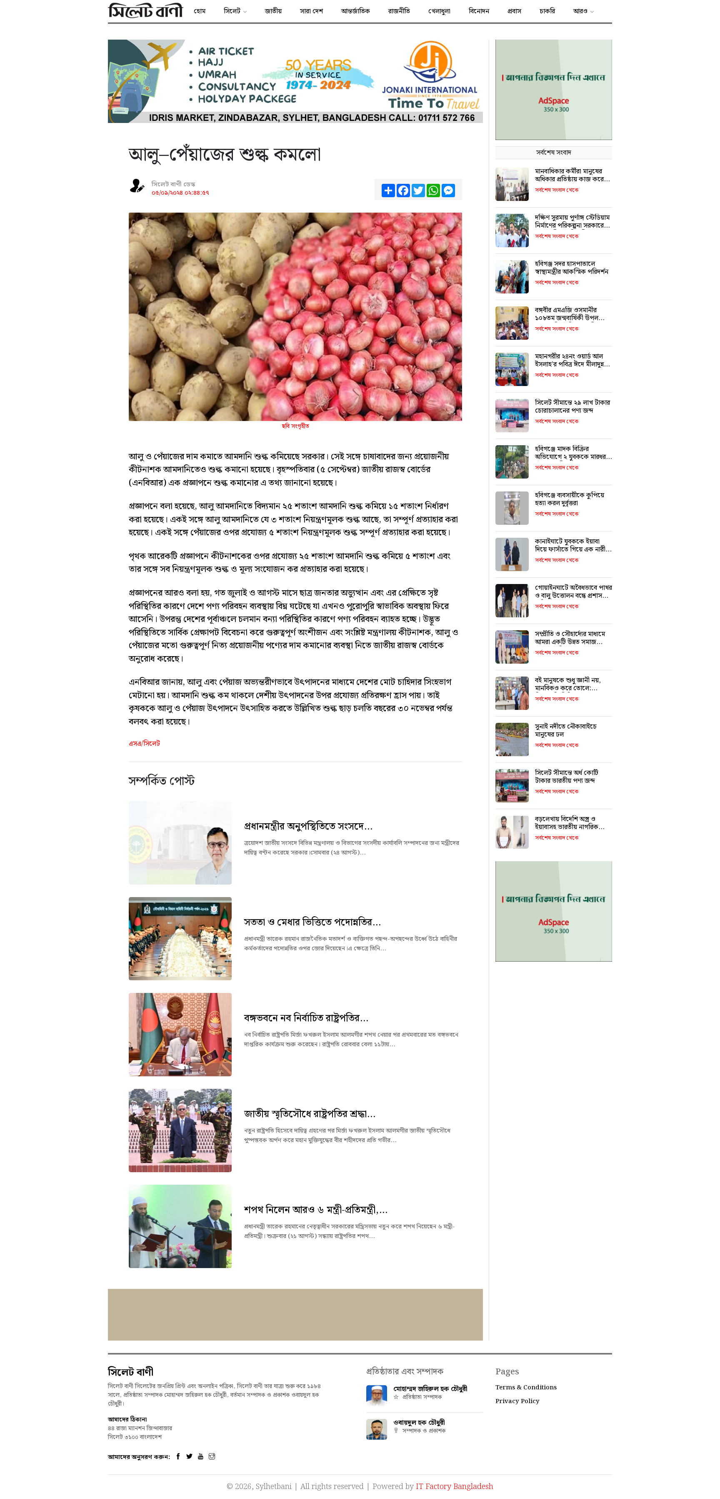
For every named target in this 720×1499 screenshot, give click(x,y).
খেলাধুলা (439, 11)
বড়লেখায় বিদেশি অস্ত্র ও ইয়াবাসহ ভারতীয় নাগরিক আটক (566, 827)
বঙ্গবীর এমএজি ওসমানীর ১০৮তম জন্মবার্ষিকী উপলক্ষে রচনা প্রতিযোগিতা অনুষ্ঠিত (571, 318)
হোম (199, 11)
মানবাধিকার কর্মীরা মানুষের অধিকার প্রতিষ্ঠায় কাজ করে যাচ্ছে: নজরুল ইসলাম (569, 179)
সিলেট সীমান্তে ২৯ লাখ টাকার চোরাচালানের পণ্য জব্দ (572, 407)
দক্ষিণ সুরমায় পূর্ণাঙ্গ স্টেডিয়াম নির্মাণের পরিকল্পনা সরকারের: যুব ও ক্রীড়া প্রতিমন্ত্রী (572, 226)
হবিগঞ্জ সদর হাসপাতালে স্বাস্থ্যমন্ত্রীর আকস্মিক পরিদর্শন (571, 268)
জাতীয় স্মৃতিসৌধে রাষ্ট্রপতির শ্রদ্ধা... (309, 1114)
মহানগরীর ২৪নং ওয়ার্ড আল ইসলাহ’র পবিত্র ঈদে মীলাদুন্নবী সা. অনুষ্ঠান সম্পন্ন (572, 364)
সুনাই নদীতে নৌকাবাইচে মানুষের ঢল (566, 731)
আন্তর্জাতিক (355, 11)
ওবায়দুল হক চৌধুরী (419, 1423)
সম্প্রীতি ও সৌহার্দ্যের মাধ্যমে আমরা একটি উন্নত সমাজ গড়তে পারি (570, 642)
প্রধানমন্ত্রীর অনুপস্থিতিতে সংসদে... (308, 827)
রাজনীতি (399, 11)
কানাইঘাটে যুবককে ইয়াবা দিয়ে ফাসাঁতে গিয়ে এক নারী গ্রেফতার (570, 549)
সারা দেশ (311, 11)
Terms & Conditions (526, 1388)
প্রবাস (514, 11)
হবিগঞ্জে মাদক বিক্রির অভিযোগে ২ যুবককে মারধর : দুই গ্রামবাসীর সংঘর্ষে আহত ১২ (573, 457)
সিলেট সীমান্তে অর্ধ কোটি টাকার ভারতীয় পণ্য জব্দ (566, 777)
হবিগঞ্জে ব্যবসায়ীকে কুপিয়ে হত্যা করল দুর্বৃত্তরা (569, 499)
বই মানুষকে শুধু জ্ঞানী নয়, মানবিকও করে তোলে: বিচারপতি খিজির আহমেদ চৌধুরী (568, 692)
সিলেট (232, 11)
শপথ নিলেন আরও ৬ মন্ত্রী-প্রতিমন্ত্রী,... (316, 1210)
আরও (580, 11)
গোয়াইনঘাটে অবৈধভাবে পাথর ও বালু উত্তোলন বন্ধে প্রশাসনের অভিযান (573, 596)
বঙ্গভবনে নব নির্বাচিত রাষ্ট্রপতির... (306, 1018)
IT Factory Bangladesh (454, 1487)
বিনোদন (479, 11)
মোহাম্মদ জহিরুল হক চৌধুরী (430, 1389)
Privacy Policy (517, 1401)
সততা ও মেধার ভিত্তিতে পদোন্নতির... (312, 922)
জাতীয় (273, 11)
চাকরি (547, 11)
